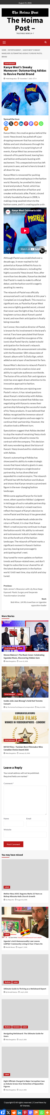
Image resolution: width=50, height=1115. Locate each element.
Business (8, 982)
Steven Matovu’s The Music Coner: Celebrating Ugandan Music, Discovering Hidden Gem (24, 656)
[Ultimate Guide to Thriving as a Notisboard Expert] (25, 969)
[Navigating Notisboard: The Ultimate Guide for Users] (25, 1014)
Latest (20, 648)
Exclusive (16, 1027)
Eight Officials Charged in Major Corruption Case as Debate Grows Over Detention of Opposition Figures (24, 1084)
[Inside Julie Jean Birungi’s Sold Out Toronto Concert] (25, 682)
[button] (4, 42)
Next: (29, 602)
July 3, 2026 (23, 1090)
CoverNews (38, 1102)
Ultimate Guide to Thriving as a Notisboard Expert (25, 988)
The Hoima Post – (25, 24)
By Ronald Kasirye (11, 992)
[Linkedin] (21, 123)
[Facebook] (6, 123)
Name (6, 818)
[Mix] (36, 123)
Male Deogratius (11, 79)
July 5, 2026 (24, 992)
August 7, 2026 (22, 947)
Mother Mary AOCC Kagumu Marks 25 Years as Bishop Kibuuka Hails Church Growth (23, 895)
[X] (11, 123)
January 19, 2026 (24, 753)
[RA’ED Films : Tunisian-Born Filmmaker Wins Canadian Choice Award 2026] (25, 728)
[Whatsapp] (41, 123)
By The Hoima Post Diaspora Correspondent (20, 707)
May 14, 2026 (41, 707)
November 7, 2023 (26, 79)
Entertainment (10, 63)
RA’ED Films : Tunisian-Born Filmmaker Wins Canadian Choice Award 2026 (23, 748)
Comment (9, 783)
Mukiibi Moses (10, 947)
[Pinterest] (26, 123)
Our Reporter (10, 900)
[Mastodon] (31, 123)
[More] (6, 128)
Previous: (23, 590)
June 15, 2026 (23, 661)
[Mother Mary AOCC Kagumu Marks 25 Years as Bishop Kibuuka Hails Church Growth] (25, 874)
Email (28, 818)
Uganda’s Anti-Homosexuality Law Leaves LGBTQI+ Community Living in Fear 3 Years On (23, 942)
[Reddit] (16, 123)
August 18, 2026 (22, 900)
